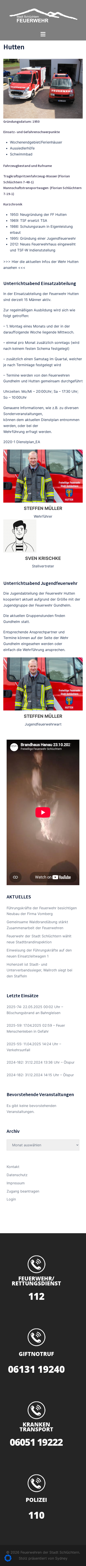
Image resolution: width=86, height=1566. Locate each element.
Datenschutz (17, 1175)
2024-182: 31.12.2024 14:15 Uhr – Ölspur (40, 1075)
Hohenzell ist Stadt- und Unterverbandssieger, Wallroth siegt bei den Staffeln (39, 970)
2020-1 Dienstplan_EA (21, 442)
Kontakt (13, 1166)
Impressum (16, 1183)
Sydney (61, 1558)
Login (11, 1199)
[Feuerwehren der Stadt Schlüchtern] (43, 15)
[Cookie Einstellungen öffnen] (7, 1560)
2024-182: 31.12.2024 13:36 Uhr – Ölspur (41, 1062)
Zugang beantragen (23, 1191)
